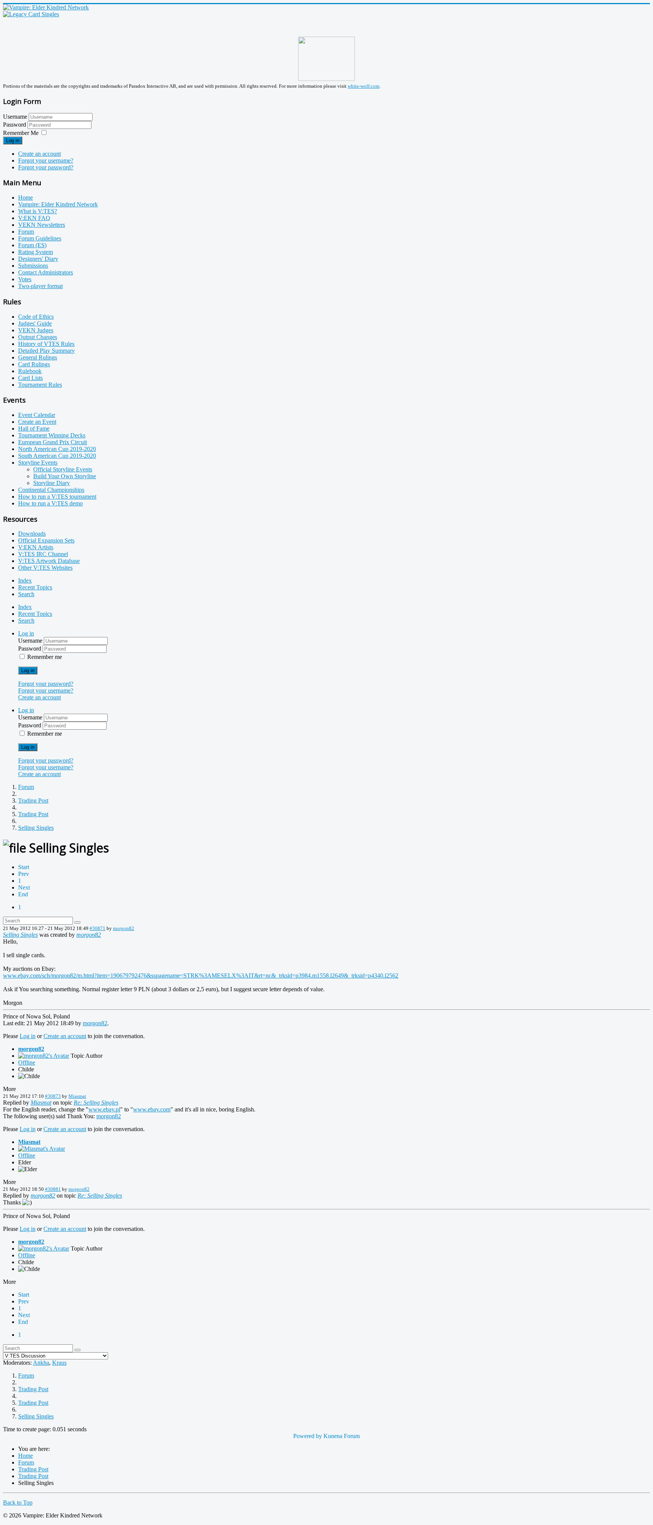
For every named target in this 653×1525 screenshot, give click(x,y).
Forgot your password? (45, 167)
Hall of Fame (34, 428)
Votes (24, 279)
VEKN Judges (35, 330)
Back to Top (17, 1502)
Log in (12, 140)
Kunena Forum (341, 1436)
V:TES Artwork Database (49, 561)
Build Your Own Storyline (64, 476)
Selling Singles (20, 934)
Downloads (32, 533)
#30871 (97, 928)
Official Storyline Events (62, 469)
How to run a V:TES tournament (57, 496)
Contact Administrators (45, 272)
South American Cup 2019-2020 (57, 456)
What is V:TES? (37, 211)
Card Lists (30, 378)
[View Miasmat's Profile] (41, 1148)
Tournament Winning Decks (51, 435)
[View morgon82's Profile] (43, 1055)
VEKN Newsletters (41, 225)
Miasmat (77, 1096)
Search (26, 594)
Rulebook (30, 371)
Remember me (44, 657)
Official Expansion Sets (46, 540)
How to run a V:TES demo (50, 503)
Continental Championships (51, 490)
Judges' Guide (35, 323)
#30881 (53, 1189)
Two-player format (40, 286)
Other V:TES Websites (45, 567)
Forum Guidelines (39, 238)
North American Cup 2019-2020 (57, 449)
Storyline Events (37, 462)
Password (15, 124)
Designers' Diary (38, 259)
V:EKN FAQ (34, 218)
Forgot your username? (45, 160)
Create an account (39, 153)
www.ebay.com (151, 1109)
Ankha (41, 1362)
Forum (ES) (32, 245)
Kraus (59, 1362)
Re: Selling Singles (96, 1102)
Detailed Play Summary (46, 350)
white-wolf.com (363, 86)
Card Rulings (34, 364)
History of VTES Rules (46, 344)
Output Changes (37, 337)
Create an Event (37, 421)
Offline (26, 1062)
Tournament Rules (40, 384)
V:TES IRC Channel (43, 554)
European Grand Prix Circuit (52, 442)
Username (15, 116)
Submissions (33, 265)
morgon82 (123, 928)
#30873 (53, 1096)
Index (25, 580)
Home (25, 197)
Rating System (35, 252)
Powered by (307, 1436)
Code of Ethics (36, 316)
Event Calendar (36, 415)
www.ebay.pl (104, 1109)
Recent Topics (35, 587)
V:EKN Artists (35, 547)
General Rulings (37, 357)
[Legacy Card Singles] (31, 14)
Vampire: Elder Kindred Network (58, 204)
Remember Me (21, 133)
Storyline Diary (51, 483)
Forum (26, 231)
